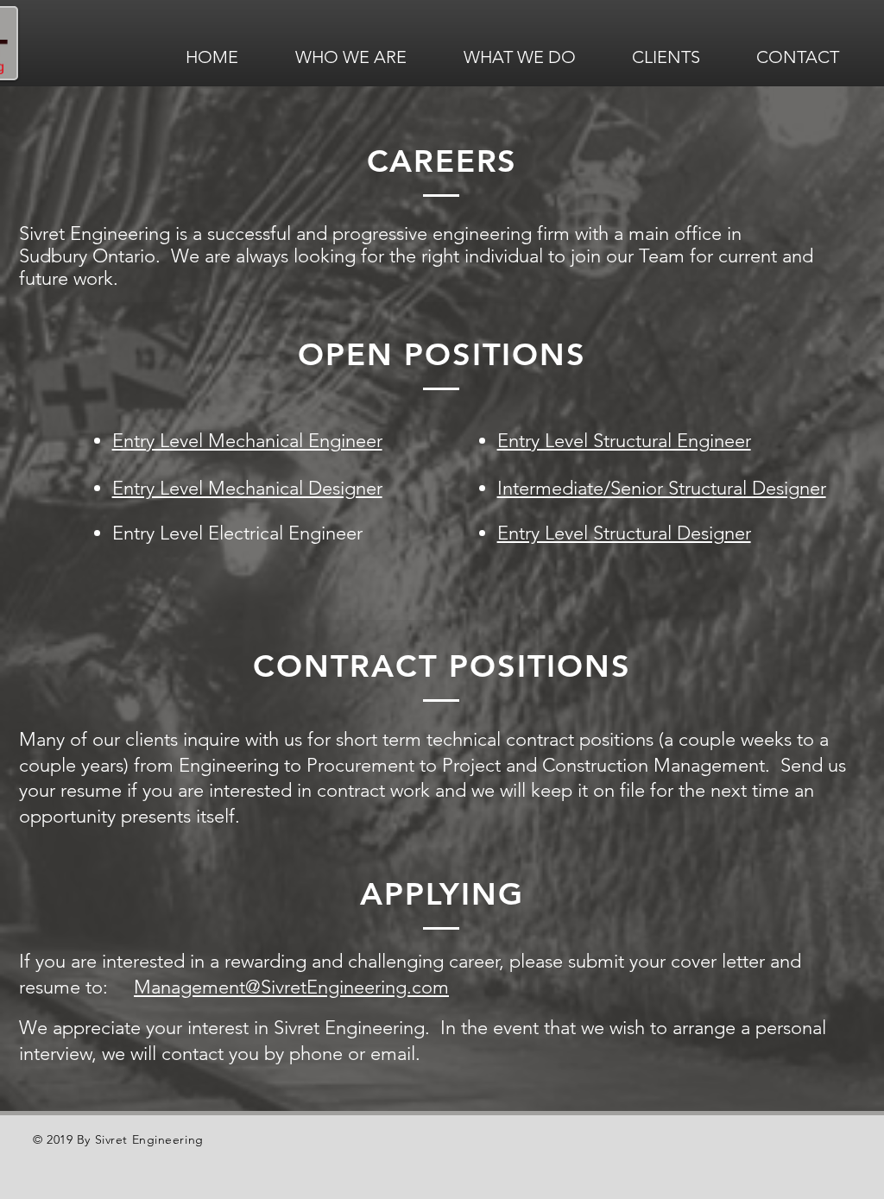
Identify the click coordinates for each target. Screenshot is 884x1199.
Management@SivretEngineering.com (291, 987)
